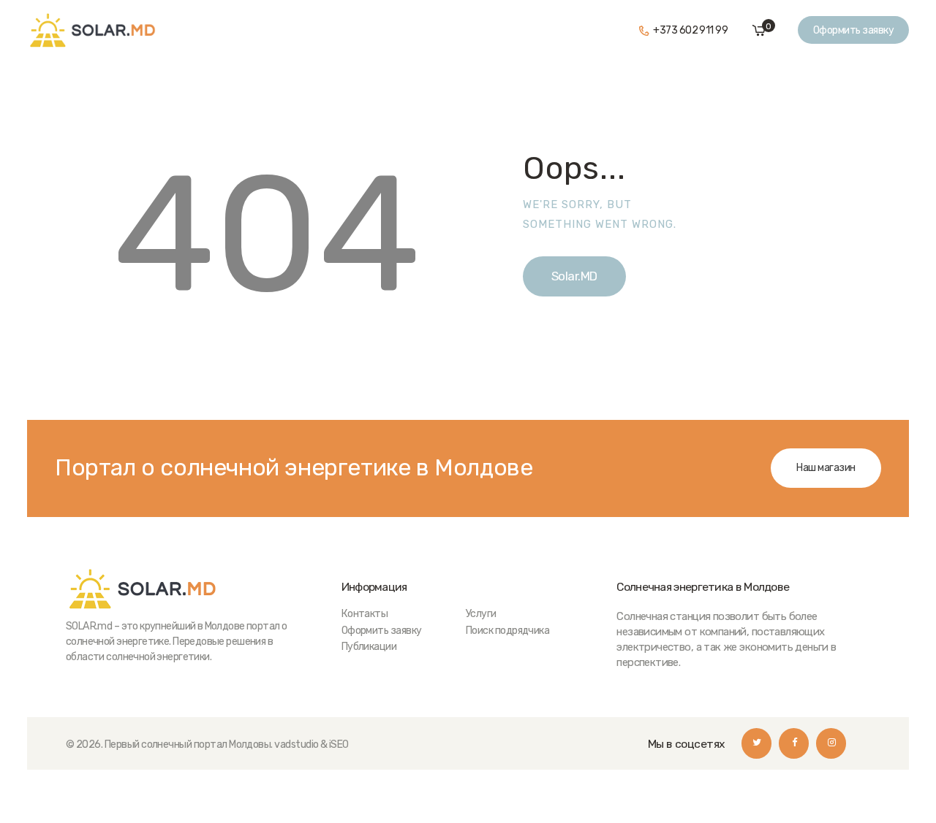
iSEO (339, 744)
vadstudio (296, 744)
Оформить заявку (381, 630)
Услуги (481, 614)
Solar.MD (574, 276)
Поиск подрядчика (507, 630)
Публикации (369, 646)
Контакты (364, 614)
